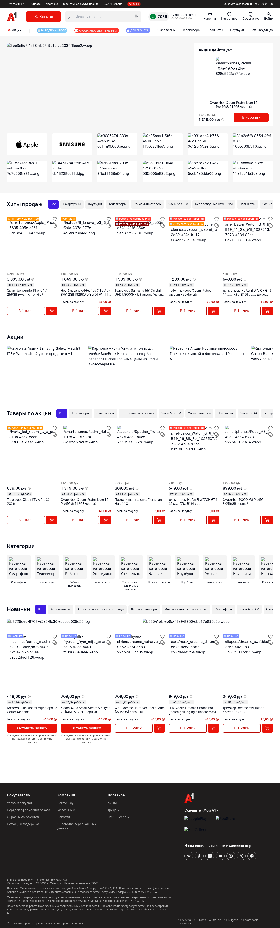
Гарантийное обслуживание (80, 3)
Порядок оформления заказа (28, 810)
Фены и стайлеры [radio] (144, 609)
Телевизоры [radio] (118, 204)
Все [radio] (53, 204)
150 (19, 900)
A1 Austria (184, 920)
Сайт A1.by (65, 803)
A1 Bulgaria (231, 920)
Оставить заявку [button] (32, 728)
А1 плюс (134, 3)
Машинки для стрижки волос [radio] (186, 609)
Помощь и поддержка (23, 824)
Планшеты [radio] (247, 204)
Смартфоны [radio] (72, 204)
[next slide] (11, 268)
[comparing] (54, 225)
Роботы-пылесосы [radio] (147, 204)
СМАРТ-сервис (113, 3)
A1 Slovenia (185, 923)
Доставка (52, 3)
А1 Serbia (215, 920)
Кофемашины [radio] (60, 609)
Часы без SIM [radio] (178, 204)
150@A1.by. (137, 900)
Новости (63, 817)
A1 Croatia (199, 920)
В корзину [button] (251, 117)
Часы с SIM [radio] (248, 413)
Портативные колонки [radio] (137, 413)
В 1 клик (26, 311)
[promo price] (222, 120)
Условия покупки (19, 803)
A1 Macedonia (249, 920)
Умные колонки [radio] (199, 413)
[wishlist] (54, 219)
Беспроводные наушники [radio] (214, 204)
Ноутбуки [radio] (95, 204)
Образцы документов (23, 817)
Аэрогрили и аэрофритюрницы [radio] (101, 609)
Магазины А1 (17, 3)
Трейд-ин (114, 810)
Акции (112, 803)
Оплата (36, 3)
